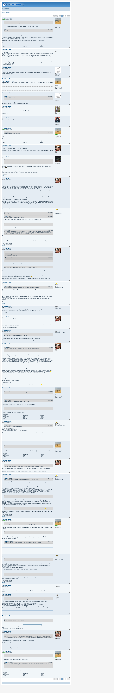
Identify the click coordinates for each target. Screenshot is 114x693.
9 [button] (60, 16)
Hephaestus (7, 445)
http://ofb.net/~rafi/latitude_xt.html (8, 81)
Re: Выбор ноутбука (7, 18)
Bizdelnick (6, 96)
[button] (54, 16)
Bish (6, 29)
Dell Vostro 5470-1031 (6, 184)
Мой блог (3, 245)
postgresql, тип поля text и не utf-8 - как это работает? (32, 623)
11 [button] (63, 16)
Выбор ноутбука (8, 12)
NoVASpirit (7, 132)
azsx (6, 347)
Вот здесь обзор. (24, 71)
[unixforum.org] (14, 4)
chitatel (6, 159)
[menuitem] (3, 8)
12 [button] (65, 16)
